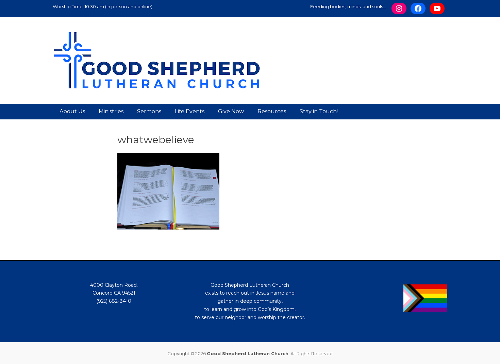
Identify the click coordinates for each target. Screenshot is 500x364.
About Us (72, 111)
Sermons (149, 111)
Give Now (231, 111)
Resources (271, 111)
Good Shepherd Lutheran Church (247, 353)
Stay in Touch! (319, 111)
